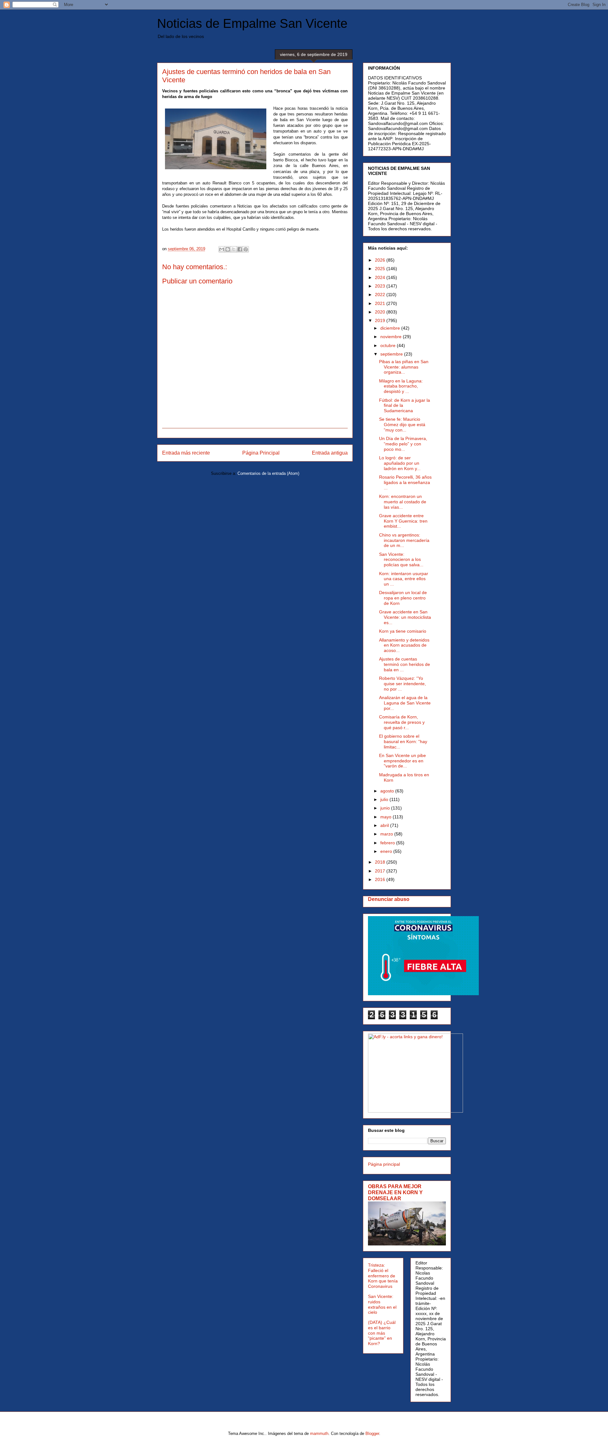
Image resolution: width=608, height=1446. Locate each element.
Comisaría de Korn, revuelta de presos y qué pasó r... (402, 722)
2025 (380, 268)
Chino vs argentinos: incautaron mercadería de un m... (404, 540)
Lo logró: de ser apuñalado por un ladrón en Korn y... (400, 463)
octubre (388, 345)
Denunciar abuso (388, 899)
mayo (386, 816)
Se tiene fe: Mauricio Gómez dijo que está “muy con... (402, 424)
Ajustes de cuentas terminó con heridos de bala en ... (404, 664)
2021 (380, 303)
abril (385, 825)
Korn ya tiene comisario (402, 631)
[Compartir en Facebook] (240, 249)
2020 (380, 311)
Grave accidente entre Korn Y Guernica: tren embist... (403, 521)
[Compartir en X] (234, 249)
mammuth (319, 1433)
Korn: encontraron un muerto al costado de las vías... (402, 502)
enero (386, 851)
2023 (380, 286)
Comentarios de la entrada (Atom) (268, 473)
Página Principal (261, 453)
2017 (380, 870)
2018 (380, 862)
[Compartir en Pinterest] (246, 249)
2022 (380, 294)
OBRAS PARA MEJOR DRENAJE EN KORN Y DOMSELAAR (395, 1192)
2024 (380, 277)
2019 (380, 320)
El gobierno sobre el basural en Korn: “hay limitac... (403, 741)
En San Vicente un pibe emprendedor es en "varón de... (402, 761)
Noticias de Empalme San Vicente (252, 23)
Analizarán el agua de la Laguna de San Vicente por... (405, 703)
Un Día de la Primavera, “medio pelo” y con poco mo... (403, 444)
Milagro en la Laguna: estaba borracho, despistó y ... (401, 386)
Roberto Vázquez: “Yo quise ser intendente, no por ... (402, 684)
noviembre (391, 336)
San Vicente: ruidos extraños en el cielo (382, 1304)
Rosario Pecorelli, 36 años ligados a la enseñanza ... (405, 482)
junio (385, 807)
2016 (380, 879)
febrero (388, 842)
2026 (380, 260)
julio (385, 799)
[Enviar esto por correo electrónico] (221, 249)
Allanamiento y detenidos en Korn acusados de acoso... (404, 645)
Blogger (372, 1433)
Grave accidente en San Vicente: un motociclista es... (405, 617)
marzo (387, 833)
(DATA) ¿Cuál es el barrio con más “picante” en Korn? (382, 1333)
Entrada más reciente (186, 453)
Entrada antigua (330, 453)
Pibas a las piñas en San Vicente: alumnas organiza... (403, 367)
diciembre (390, 328)
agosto (387, 790)
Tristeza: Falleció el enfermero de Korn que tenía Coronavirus (383, 1276)
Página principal (384, 1164)
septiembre (392, 354)
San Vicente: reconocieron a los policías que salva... (401, 560)
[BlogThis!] (228, 249)
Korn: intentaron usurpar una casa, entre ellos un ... (403, 579)
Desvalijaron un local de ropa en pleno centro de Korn (403, 598)
